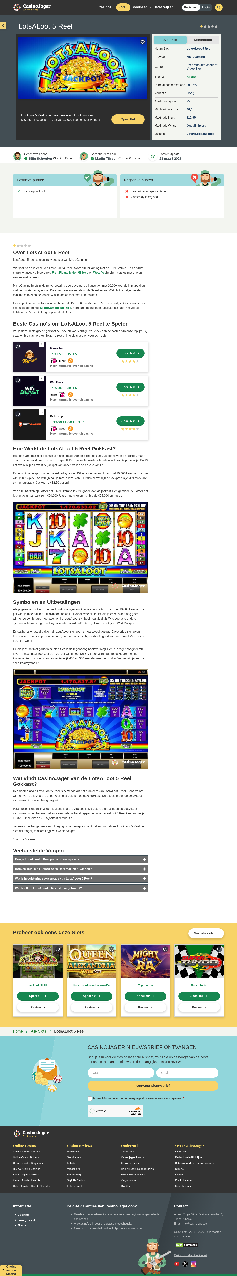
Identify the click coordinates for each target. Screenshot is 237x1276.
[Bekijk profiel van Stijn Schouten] (17, 156)
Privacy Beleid (26, 1220)
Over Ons (180, 1151)
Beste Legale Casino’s (26, 1174)
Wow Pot (99, 272)
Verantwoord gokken (133, 1174)
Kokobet (72, 1163)
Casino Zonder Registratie (28, 1163)
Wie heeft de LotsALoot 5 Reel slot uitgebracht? (48, 888)
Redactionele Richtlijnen (189, 1157)
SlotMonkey (74, 1157)
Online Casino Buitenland (28, 1157)
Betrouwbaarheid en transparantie (195, 1163)
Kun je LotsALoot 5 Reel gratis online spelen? (47, 859)
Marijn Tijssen (106, 158)
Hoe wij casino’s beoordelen (137, 1168)
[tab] (80, 859)
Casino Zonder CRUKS (26, 1151)
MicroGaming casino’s (55, 307)
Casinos (105, 7)
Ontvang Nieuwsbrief (153, 1085)
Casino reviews (130, 1163)
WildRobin (73, 1151)
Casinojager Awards (132, 1157)
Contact (179, 1174)
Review (36, 1007)
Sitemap (22, 1225)
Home (18, 1031)
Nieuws (179, 1168)
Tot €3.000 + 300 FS (63, 388)
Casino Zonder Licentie (26, 1180)
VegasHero (73, 1168)
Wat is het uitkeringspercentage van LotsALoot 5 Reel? (53, 878)
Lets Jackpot (74, 1186)
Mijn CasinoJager (185, 1186)
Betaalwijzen (163, 7)
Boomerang (74, 1174)
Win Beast (57, 382)
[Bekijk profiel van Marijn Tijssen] (83, 156)
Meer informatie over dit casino (71, 365)
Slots (121, 7)
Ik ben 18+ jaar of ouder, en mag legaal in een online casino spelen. (138, 1098)
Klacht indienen (184, 1180)
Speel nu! (35, 996)
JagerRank (127, 1151)
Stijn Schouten (40, 158)
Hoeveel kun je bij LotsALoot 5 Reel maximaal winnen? (53, 868)
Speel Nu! (128, 119)
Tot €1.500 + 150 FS (63, 354)
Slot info (170, 40)
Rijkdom (192, 76)
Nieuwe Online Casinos (26, 1168)
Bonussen (139, 7)
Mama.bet (57, 348)
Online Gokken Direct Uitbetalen (32, 1186)
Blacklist (126, 1186)
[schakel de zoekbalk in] (219, 7)
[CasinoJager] (35, 7)
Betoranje (57, 416)
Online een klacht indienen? (190, 1255)
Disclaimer (23, 1214)
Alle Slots (38, 1031)
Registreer (191, 7)
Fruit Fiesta (60, 272)
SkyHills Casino (76, 1180)
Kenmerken (203, 40)
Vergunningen (129, 1180)
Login (206, 7)
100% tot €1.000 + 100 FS (67, 421)
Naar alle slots (204, 933)
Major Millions (78, 272)
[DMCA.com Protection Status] (187, 1244)
